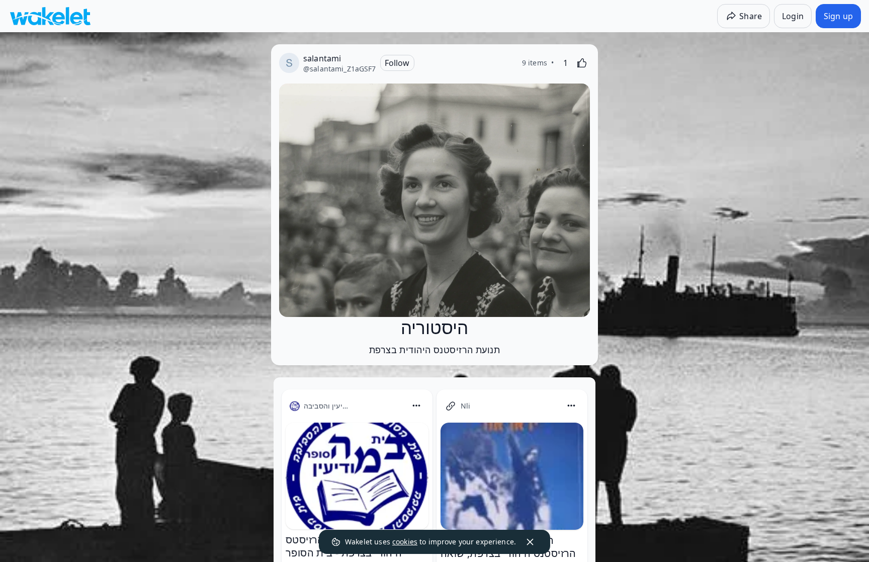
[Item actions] (416, 405)
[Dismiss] (530, 542)
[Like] (582, 63)
